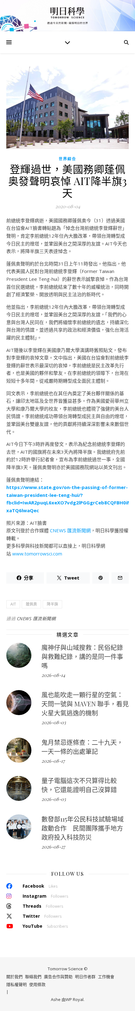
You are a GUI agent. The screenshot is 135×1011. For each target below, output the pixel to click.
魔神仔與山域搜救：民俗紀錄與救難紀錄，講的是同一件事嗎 (82, 656)
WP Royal (75, 999)
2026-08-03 (53, 722)
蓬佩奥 (31, 604)
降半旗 (52, 604)
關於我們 (14, 976)
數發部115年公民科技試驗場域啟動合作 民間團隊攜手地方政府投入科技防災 (82, 828)
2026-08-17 (53, 761)
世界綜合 (67, 159)
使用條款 (37, 984)
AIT (13, 604)
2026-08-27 (53, 846)
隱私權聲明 (16, 984)
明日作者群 (85, 976)
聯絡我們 (33, 976)
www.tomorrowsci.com (37, 553)
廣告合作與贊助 (58, 976)
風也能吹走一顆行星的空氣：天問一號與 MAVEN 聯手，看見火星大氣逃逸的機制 (85, 703)
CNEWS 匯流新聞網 (70, 530)
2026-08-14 (53, 675)
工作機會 (106, 976)
